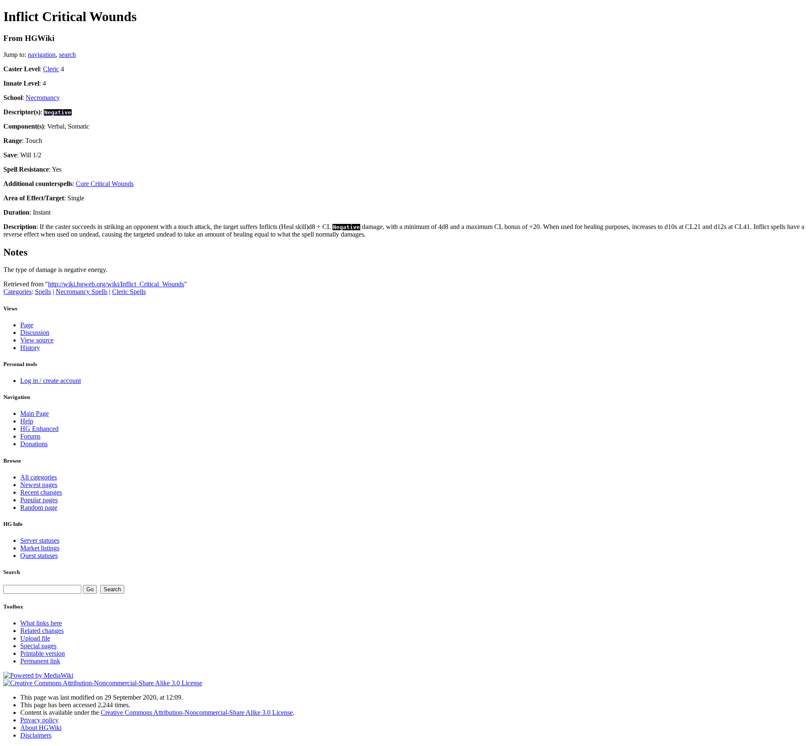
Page (26, 325)
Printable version (42, 653)
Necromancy (43, 97)
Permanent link (40, 661)
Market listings (39, 548)
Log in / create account (50, 380)
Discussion (34, 332)
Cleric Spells (129, 291)
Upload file (35, 638)
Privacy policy (39, 720)
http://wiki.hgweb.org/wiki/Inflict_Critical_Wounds (116, 284)
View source (37, 340)
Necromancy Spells (81, 291)
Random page (38, 507)
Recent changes (41, 492)
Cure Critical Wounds (105, 183)
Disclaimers (35, 735)
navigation (42, 54)
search (67, 54)
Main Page (34, 413)
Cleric (51, 69)
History (30, 347)
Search (11, 572)
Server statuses (39, 540)
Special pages (38, 645)
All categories (38, 477)
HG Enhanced (39, 428)
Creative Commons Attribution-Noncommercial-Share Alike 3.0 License (197, 712)
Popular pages (39, 500)
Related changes (42, 630)
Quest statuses (39, 555)
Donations (34, 443)
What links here (41, 623)
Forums (30, 436)
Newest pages (38, 484)
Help (26, 421)
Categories (17, 291)
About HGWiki (41, 727)
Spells (43, 291)
